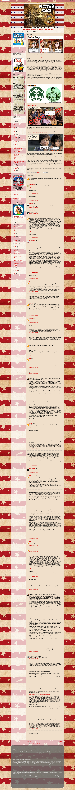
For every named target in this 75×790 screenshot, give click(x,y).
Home (44, 741)
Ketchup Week (16, 253)
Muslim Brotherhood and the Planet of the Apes (41, 132)
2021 (15, 130)
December (16, 135)
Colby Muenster (32, 475)
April (15, 164)
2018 (15, 134)
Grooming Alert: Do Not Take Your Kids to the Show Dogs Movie (40, 694)
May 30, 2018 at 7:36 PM (33, 576)
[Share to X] (45, 172)
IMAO (13, 197)
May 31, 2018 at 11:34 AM (33, 728)
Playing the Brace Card (18, 148)
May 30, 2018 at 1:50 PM (33, 545)
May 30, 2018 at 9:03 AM (33, 332)
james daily (31, 303)
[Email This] (43, 172)
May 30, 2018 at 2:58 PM (33, 551)
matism (30, 344)
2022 (15, 128)
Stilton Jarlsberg (32, 240)
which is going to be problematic (48, 499)
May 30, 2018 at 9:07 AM (33, 340)
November (16, 137)
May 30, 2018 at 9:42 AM (33, 355)
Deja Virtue (16, 147)
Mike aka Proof (32, 184)
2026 (15, 226)
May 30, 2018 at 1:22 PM (33, 538)
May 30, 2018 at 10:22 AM (33, 427)
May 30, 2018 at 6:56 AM (33, 272)
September (17, 140)
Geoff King (31, 281)
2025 (15, 124)
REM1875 (31, 203)
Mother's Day (16, 154)
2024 (15, 229)
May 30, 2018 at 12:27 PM (33, 472)
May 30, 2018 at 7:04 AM (33, 278)
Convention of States (16, 195)
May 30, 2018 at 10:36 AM (33, 448)
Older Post (59, 741)
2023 (15, 127)
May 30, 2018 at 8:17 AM (33, 315)
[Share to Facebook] (46, 172)
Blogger (43, 785)
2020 (15, 131)
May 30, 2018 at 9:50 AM (33, 367)
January (16, 168)
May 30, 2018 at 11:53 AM (33, 465)
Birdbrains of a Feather (18, 157)
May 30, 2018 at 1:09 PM (33, 487)
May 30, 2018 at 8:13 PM (33, 589)
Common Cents (15, 194)
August (16, 141)
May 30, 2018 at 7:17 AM (33, 291)
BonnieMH (31, 318)
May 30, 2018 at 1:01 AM (33, 187)
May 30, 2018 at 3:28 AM (33, 200)
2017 (15, 170)
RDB (30, 358)
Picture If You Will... (17, 256)
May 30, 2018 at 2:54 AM (33, 193)
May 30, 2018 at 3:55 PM (33, 568)
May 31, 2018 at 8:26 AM (33, 666)
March (16, 165)
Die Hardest (16, 158)
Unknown (31, 548)
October (16, 138)
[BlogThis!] (44, 172)
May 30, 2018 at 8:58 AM (33, 322)
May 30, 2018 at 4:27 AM (33, 207)
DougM (30, 654)
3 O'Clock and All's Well (18, 155)
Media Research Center (52, 687)
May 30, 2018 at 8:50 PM (33, 658)
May (15, 249)
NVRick (30, 541)
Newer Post (29, 741)
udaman (30, 423)
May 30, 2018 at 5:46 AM (33, 237)
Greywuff (31, 177)
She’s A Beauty (32, 468)
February (16, 167)
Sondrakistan (15, 198)
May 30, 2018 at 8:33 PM (33, 651)
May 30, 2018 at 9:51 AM (33, 373)
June (16, 144)
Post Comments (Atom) (36, 743)
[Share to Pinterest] (47, 172)
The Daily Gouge (15, 199)
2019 (15, 133)
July (15, 246)
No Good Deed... (17, 151)
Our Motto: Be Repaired (18, 160)
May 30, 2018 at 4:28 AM (33, 213)
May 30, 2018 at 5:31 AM (33, 231)
